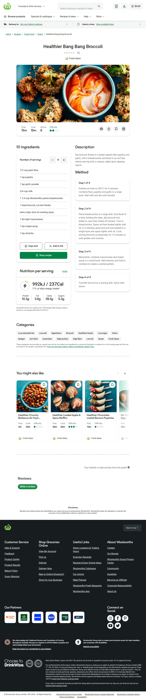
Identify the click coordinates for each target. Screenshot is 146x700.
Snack (40, 34)
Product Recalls (12, 565)
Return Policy (11, 570)
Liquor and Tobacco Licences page (65, 679)
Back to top (131, 528)
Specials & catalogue (41, 16)
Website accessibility (91, 647)
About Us (111, 591)
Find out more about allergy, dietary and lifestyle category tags (70, 347)
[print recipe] (101, 129)
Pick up (42, 557)
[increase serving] (63, 160)
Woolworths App (81, 591)
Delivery (43, 562)
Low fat (90, 339)
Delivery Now (45, 568)
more (64, 271)
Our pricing (78, 574)
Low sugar (102, 333)
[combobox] (80, 6)
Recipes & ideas (68, 16)
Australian (47, 339)
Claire (114, 333)
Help (86, 16)
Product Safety (12, 559)
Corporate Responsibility (119, 585)
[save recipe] (116, 129)
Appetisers (56, 333)
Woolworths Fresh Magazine (87, 585)
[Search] (99, 6)
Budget (21, 339)
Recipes (17, 34)
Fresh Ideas (75, 58)
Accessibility (82, 697)
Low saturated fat (26, 333)
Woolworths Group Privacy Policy (69, 694)
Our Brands (112, 553)
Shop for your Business (50, 580)
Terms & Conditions (66, 697)
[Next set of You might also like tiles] (125, 373)
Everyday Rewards (82, 557)
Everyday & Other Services (29, 6)
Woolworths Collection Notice (128, 694)
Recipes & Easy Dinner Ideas (87, 562)
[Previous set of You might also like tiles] (118, 373)
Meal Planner (79, 580)
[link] (73, 53)
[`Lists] (116, 6)
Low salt (43, 333)
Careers (111, 548)
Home (8, 34)
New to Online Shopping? (51, 574)
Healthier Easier (85, 333)
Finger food (29, 34)
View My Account (47, 551)
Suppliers (112, 574)
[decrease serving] (52, 160)
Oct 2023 (34, 339)
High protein (62, 339)
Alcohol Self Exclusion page (56, 686)
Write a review (28, 487)
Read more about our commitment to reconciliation (32, 649)
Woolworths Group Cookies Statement (99, 694)
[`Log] (124, 6)
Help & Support (12, 548)
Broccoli (70, 333)
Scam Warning (12, 576)
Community (113, 568)
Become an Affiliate (117, 580)
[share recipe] (109, 129)
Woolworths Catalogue (84, 568)
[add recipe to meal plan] (123, 129)
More (99, 16)
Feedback (9, 553)
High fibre (77, 339)
